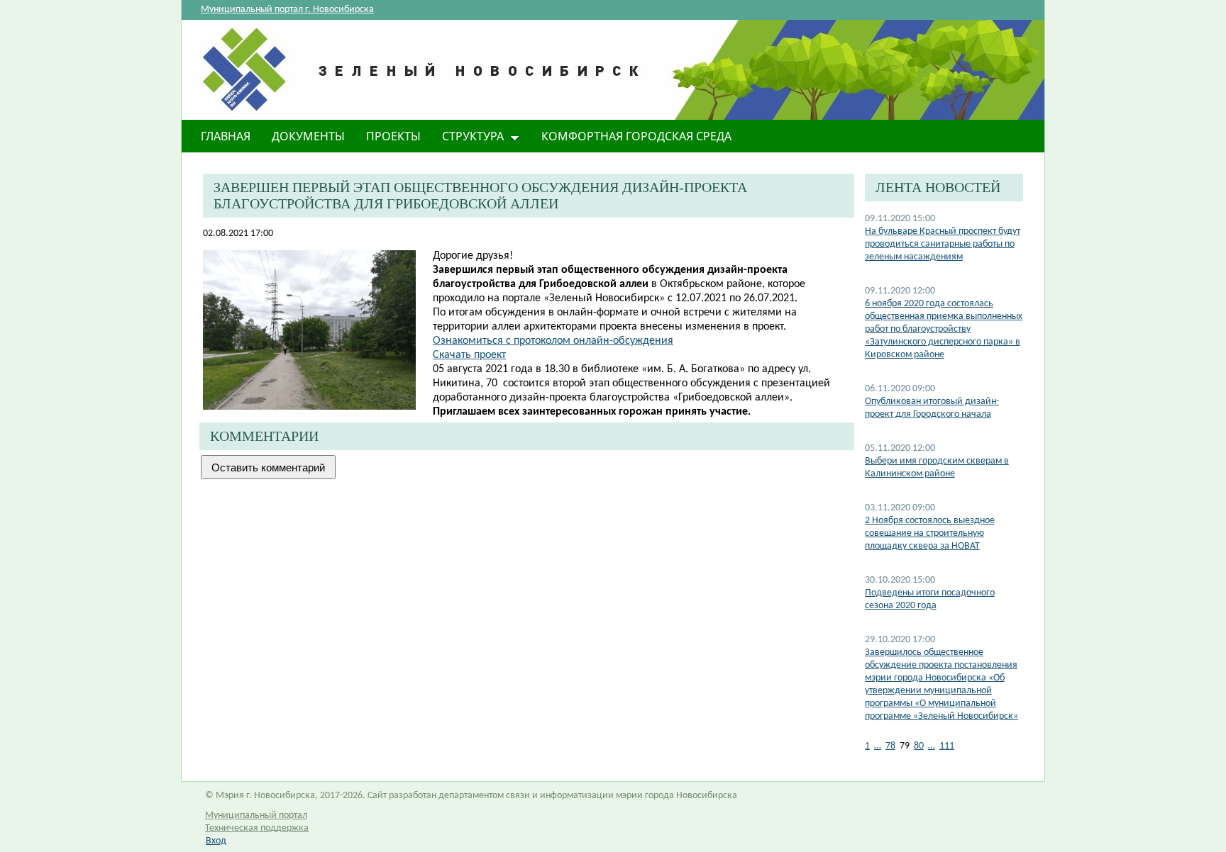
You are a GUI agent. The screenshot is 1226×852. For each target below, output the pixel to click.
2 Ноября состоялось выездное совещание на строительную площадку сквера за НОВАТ (930, 533)
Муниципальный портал (256, 815)
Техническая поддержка (257, 828)
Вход (216, 841)
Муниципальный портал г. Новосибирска (287, 9)
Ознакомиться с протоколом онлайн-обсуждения (553, 341)
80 (919, 746)
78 (890, 746)
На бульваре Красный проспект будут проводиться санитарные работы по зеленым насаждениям (942, 244)
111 (946, 746)
